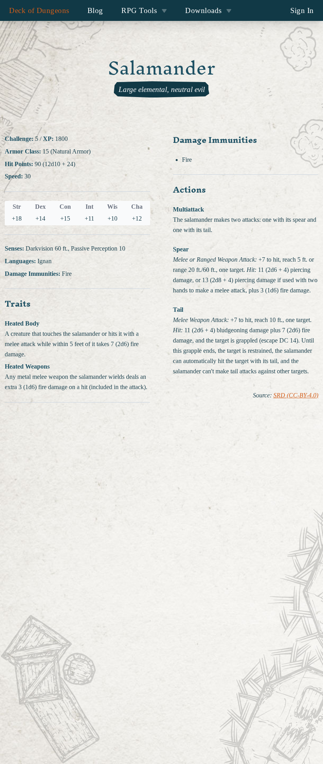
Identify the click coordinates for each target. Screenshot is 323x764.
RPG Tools (139, 10)
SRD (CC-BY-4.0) (295, 395)
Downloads (203, 10)
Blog (95, 10)
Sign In (302, 10)
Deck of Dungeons (39, 10)
